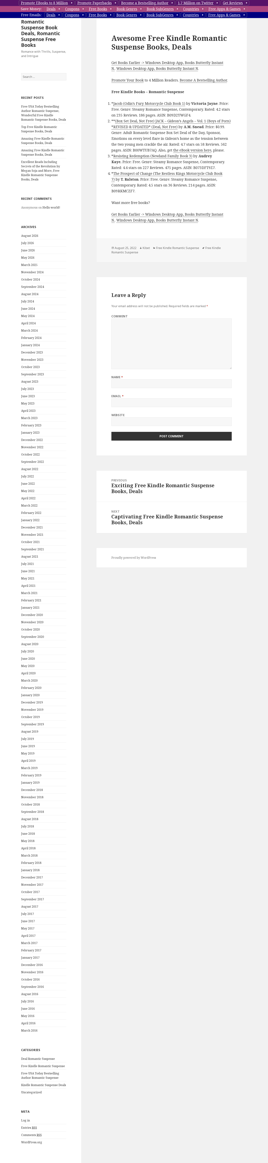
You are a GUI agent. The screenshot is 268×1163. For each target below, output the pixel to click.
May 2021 (27, 578)
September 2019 (32, 724)
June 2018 (28, 834)
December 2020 (32, 615)
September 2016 (32, 987)
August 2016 (29, 994)
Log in (25, 1120)
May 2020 (27, 666)
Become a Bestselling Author (144, 3)
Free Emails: (31, 15)
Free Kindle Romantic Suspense (43, 1066)
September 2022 (32, 462)
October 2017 (30, 892)
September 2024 (32, 287)
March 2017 (29, 943)
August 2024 (29, 294)
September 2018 (32, 812)
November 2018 (32, 797)
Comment (119, 316)
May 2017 (27, 928)
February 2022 (31, 513)
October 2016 (30, 979)
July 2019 (27, 739)
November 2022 (32, 447)
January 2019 (30, 783)
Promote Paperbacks (94, 3)
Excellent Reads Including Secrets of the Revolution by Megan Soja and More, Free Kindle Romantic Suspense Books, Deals (40, 170)
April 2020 (28, 673)
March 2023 (29, 418)
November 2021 (32, 535)
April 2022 (28, 498)
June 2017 (28, 921)
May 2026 (27, 258)
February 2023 (31, 425)
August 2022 (29, 469)
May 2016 (27, 1016)
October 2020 (30, 629)
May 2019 (27, 753)
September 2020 (32, 637)
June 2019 (28, 746)
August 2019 (29, 732)
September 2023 (32, 374)
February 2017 (31, 950)
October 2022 (30, 454)
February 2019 (31, 775)
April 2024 (28, 323)
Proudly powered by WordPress (133, 558)
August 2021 (29, 557)
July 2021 (27, 564)
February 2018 (31, 863)
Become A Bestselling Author (203, 80)
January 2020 (30, 695)
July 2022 (27, 476)
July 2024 (27, 301)
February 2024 (31, 338)
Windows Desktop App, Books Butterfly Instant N (157, 68)
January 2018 (30, 870)
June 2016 (28, 1009)
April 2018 (28, 848)
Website (118, 415)
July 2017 (27, 914)
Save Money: (31, 9)
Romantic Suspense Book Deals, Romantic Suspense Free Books (40, 33)
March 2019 (29, 768)
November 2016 (32, 972)
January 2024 (30, 345)
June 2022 (28, 484)
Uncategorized (31, 1092)
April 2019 (28, 761)
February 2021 (31, 600)
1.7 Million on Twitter (195, 3)
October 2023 (30, 367)
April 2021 (28, 586)
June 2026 (28, 250)
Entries (29, 1128)
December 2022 (32, 440)
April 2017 (28, 936)
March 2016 (29, 1030)
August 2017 (29, 907)
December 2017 (32, 877)
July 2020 (27, 651)
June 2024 (28, 309)
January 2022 (30, 520)
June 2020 (28, 659)
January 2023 (30, 433)
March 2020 (29, 680)
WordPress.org (31, 1142)
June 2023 (28, 396)
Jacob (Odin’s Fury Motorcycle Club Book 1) (149, 103)
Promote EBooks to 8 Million (44, 3)
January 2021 (30, 608)
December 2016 (32, 965)
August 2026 (29, 236)
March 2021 (29, 593)
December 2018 (32, 790)
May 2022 (27, 491)
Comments (31, 1135)
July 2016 (27, 1001)
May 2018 (27, 841)
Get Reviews (233, 3)
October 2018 (30, 804)
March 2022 (29, 505)
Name (117, 377)
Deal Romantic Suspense (38, 1059)
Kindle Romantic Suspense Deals (43, 1085)
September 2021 (32, 549)
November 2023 (32, 360)
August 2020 (29, 644)
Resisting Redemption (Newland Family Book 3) (152, 156)
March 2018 (29, 855)
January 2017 (30, 958)
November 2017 (32, 885)
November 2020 (32, 622)
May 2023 (27, 403)
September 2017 (32, 899)
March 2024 (29, 330)
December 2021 (32, 527)
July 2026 (27, 243)
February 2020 (31, 688)
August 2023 (29, 382)
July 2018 (27, 826)
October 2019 (30, 717)
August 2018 (29, 819)
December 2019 (32, 702)
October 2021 (30, 542)
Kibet (146, 248)
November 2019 (32, 710)
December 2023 (32, 352)
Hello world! (51, 207)
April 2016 (28, 1023)
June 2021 (28, 571)
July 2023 (27, 389)
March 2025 (29, 265)
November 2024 (32, 272)
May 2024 (27, 316)
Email (117, 396)
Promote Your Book (127, 80)
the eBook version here (192, 150)
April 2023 (28, 411)
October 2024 (30, 279)
